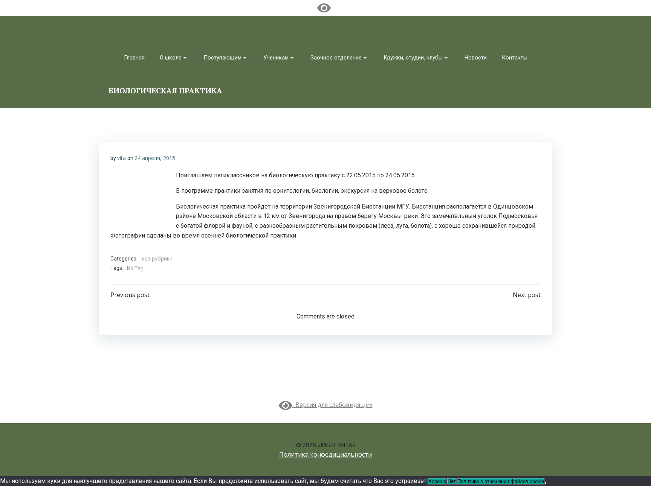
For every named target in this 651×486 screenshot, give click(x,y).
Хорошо (437, 481)
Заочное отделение (336, 57)
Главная (134, 57)
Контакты (514, 57)
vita (121, 157)
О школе (171, 57)
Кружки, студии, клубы (413, 57)
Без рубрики (157, 258)
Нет (452, 481)
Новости (476, 57)
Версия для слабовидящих (332, 405)
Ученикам (276, 57)
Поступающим (222, 57)
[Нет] (545, 483)
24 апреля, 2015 (154, 157)
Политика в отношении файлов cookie (500, 481)
